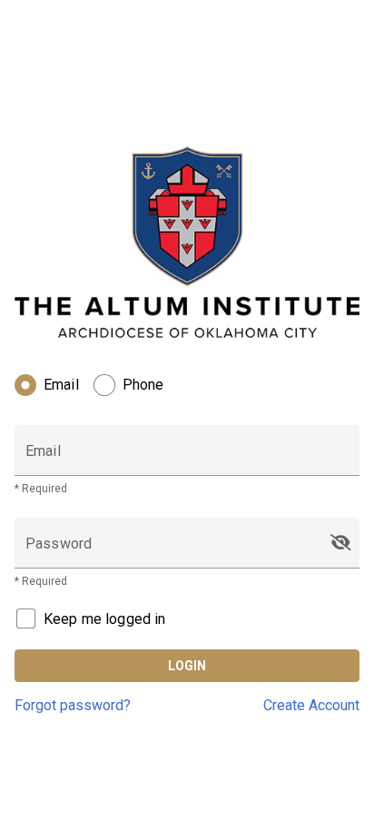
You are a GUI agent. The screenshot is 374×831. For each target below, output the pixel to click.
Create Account (311, 705)
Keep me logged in (105, 619)
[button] (340, 543)
